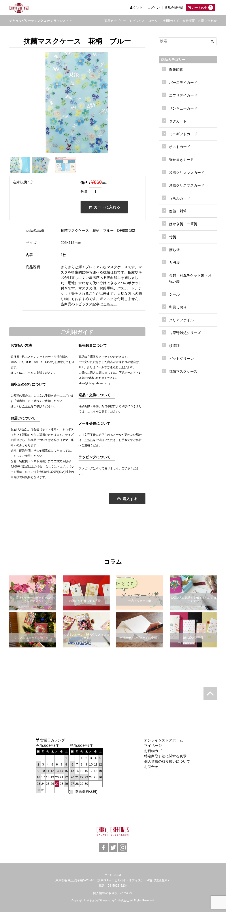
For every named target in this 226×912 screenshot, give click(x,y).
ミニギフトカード (183, 134)
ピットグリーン (181, 359)
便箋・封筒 (178, 211)
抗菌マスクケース (183, 371)
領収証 (174, 346)
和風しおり (178, 307)
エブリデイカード (183, 95)
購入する (130, 498)
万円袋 (174, 262)
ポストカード (179, 147)
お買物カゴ (153, 751)
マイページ (153, 745)
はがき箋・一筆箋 (183, 224)
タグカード (178, 121)
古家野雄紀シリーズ (185, 333)
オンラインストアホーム (163, 740)
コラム (152, 21)
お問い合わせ (207, 21)
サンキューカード (183, 108)
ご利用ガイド (170, 21)
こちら (26, 372)
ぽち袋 (174, 250)
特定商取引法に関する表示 (165, 756)
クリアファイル (181, 320)
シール (174, 294)
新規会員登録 (174, 7)
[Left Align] (212, 41)
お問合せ (151, 767)
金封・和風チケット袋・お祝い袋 (190, 278)
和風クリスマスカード (186, 173)
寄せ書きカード (181, 160)
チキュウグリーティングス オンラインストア (40, 21)
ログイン (153, 7)
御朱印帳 (176, 70)
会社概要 (189, 21)
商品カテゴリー (115, 21)
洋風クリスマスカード (186, 185)
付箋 (172, 237)
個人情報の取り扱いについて (167, 761)
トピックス (137, 21)
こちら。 (110, 304)
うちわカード (179, 198)
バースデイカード (183, 82)
